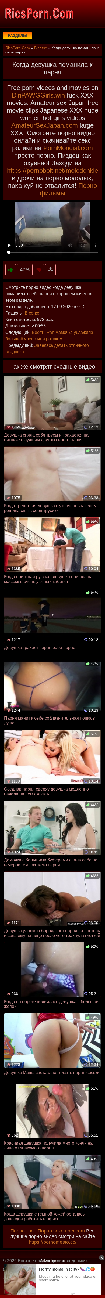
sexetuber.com (69, 1231)
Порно (45, 1231)
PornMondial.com (68, 148)
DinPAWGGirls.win (38, 95)
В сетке (32, 313)
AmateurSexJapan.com (44, 125)
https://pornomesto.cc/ (52, 1242)
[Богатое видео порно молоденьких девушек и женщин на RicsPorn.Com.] (39, 13)
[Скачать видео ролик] (50, 270)
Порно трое (23, 1231)
